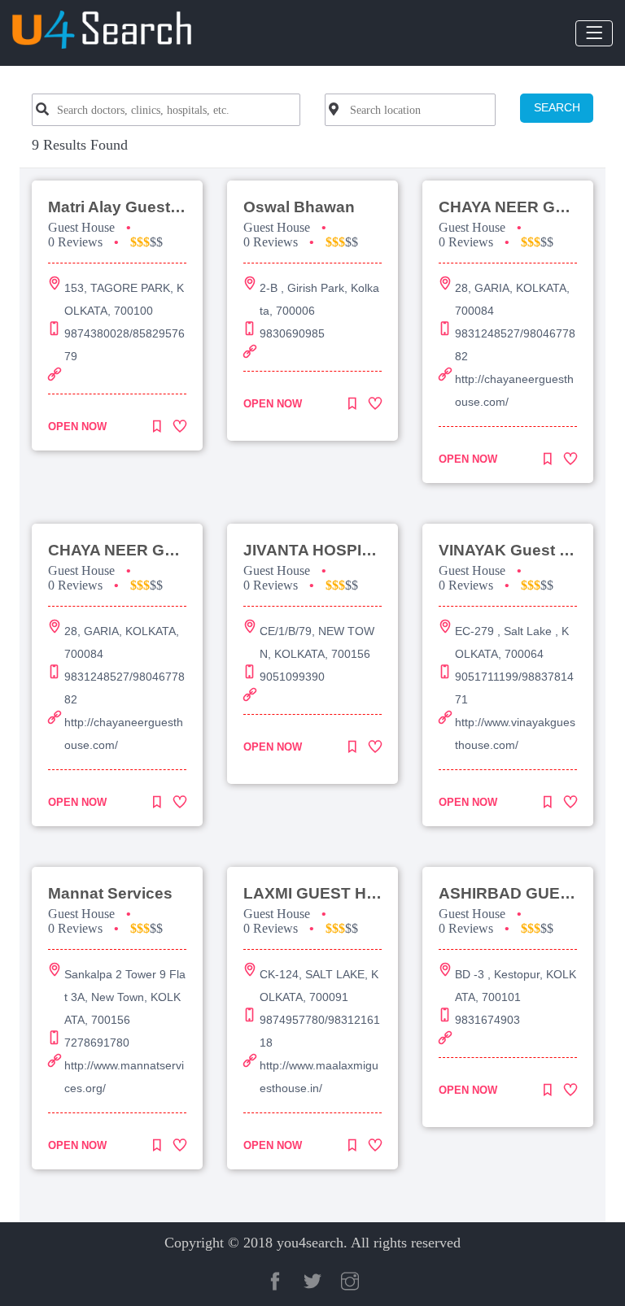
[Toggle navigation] (594, 33)
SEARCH (557, 107)
